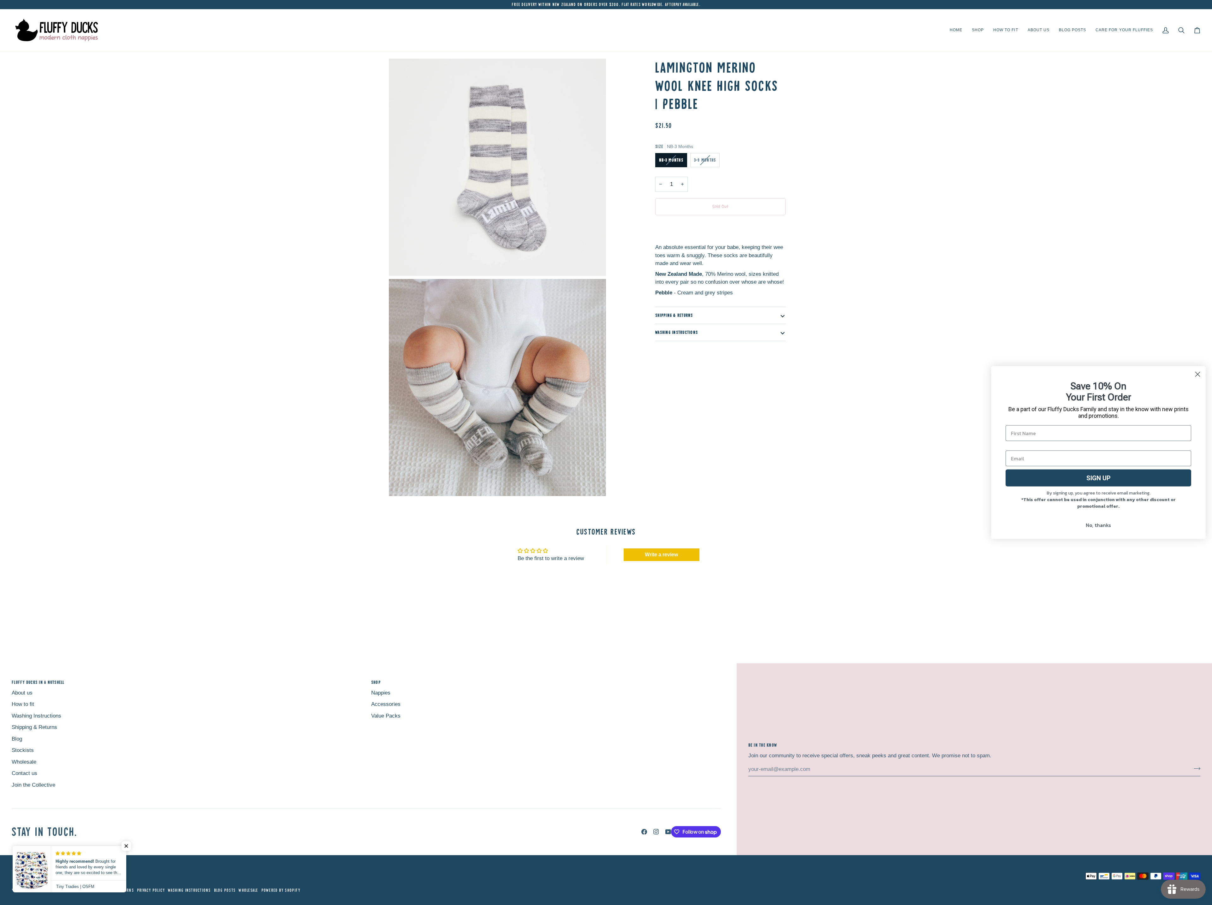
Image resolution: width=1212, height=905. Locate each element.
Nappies (380, 693)
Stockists (23, 750)
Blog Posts (225, 890)
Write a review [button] (661, 554)
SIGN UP (1098, 478)
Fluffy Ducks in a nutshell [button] (38, 682)
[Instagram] (656, 832)
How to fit (23, 704)
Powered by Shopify (280, 890)
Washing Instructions (676, 332)
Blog (17, 739)
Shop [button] (376, 682)
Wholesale (24, 762)
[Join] (1195, 769)
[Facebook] (644, 832)
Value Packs (386, 716)
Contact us (24, 773)
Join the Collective (33, 785)
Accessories (386, 704)
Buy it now (720, 228)
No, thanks (1098, 525)
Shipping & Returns (674, 315)
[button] (978, 30)
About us (22, 693)
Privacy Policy (151, 890)
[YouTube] (668, 832)
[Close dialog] (1197, 374)
